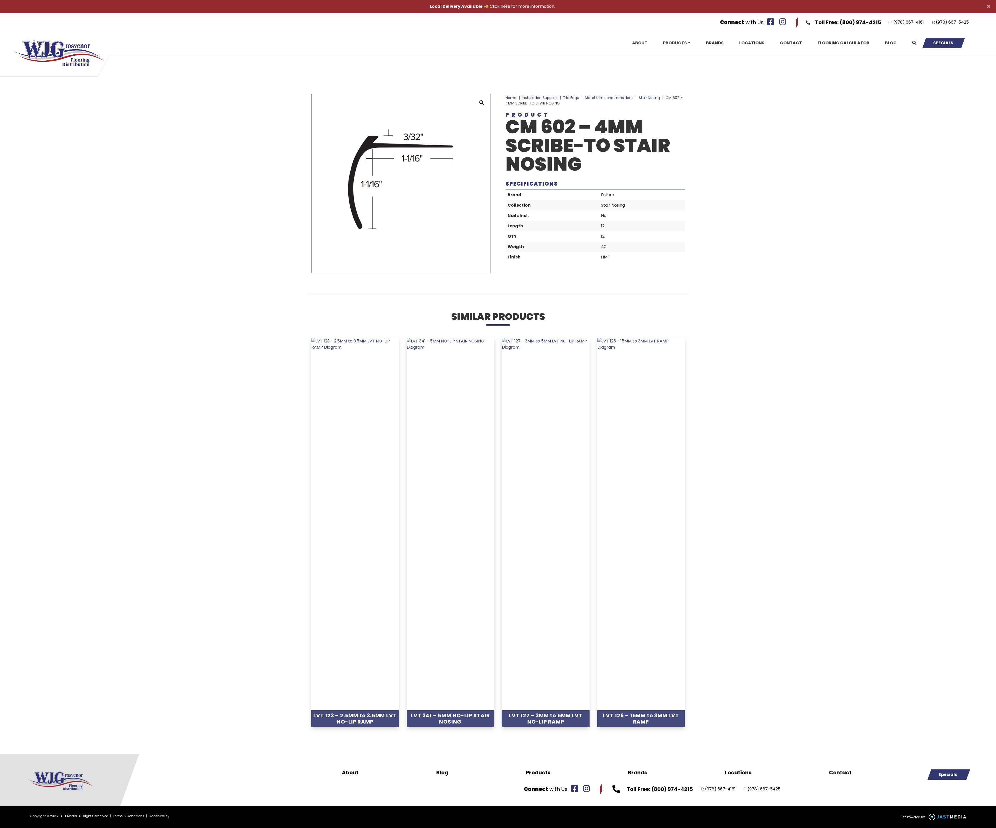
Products (675, 43)
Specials (943, 43)
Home (511, 97)
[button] (481, 102)
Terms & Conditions (128, 816)
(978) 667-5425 (952, 22)
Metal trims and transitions (609, 97)
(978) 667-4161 (908, 22)
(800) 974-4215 (860, 22)
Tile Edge (571, 97)
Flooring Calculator (843, 43)
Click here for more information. (522, 6)
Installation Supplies (539, 97)
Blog (891, 43)
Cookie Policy (159, 816)
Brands (715, 43)
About (639, 43)
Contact (791, 43)
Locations (751, 43)
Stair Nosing (649, 97)
